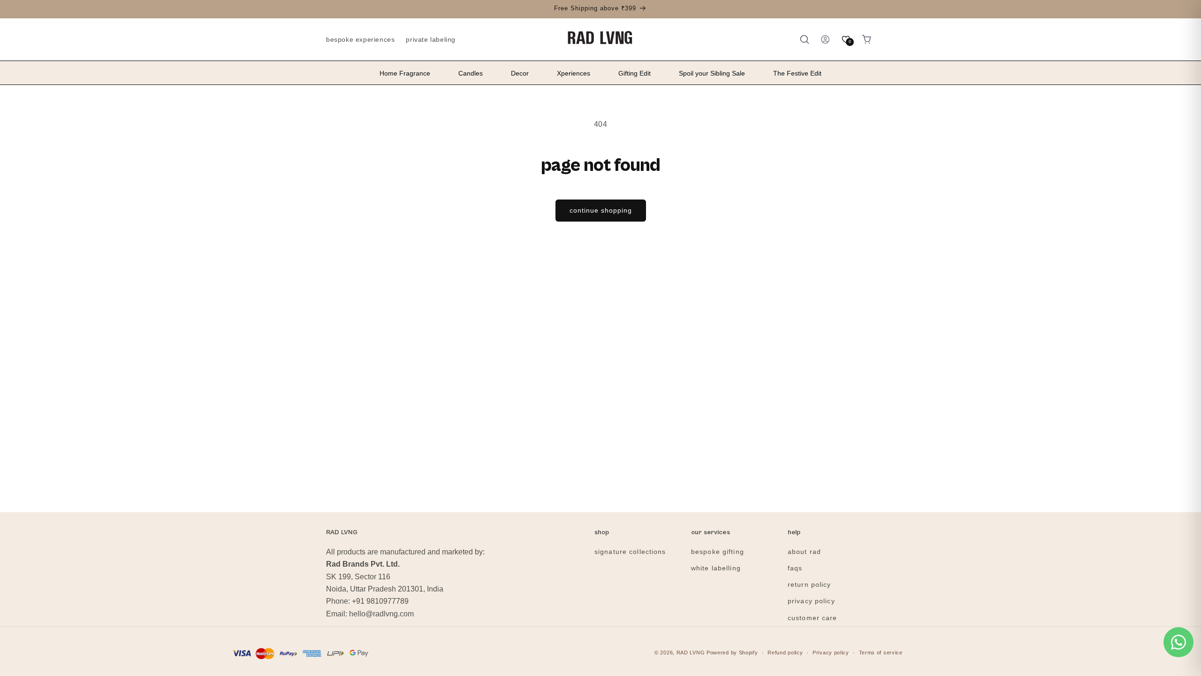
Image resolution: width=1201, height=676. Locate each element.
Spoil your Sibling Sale (712, 73)
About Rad (804, 551)
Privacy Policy (811, 601)
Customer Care (812, 618)
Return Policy (809, 584)
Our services (710, 532)
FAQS (795, 568)
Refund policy (785, 652)
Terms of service (881, 652)
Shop (601, 532)
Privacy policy (831, 652)
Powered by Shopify (732, 652)
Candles (470, 73)
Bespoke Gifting (717, 551)
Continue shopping (601, 210)
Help (794, 532)
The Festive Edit (797, 73)
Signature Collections (630, 551)
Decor (520, 73)
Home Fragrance (405, 73)
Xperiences (573, 73)
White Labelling (716, 568)
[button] (804, 39)
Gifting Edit (634, 73)
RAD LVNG (691, 652)
